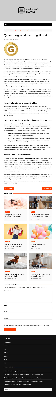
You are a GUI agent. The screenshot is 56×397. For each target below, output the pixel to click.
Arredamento (7, 342)
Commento (7, 290)
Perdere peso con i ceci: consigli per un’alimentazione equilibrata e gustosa (23, 381)
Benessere (6, 346)
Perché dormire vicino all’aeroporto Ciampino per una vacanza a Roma (22, 377)
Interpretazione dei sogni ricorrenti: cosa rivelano (16, 371)
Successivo (46, 188)
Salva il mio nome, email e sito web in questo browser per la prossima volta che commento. (27, 325)
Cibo (5, 349)
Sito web (6, 318)
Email (5, 311)
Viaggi (5, 359)
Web (5, 363)
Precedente (9, 188)
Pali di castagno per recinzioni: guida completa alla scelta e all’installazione (23, 374)
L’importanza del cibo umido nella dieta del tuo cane (17, 384)
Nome (6, 305)
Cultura (16, 39)
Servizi (5, 356)
